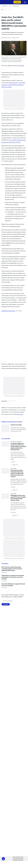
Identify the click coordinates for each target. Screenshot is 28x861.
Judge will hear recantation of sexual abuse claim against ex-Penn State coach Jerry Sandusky (13, 577)
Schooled (13, 441)
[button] (3, 858)
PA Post (22, 65)
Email (13, 400)
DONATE (17, 2)
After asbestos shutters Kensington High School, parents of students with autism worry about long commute (17, 473)
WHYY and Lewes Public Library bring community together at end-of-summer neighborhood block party (12, 568)
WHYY (5, 2)
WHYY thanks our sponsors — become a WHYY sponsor (14, 108)
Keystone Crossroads (16, 425)
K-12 (10, 6)
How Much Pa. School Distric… (9, 310)
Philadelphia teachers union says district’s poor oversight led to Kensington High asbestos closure (18, 498)
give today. (20, 414)
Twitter (10, 400)
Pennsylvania (16, 6)
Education (5, 6)
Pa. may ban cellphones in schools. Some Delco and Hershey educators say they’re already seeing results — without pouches (18, 446)
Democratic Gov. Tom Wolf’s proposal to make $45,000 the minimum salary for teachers (13, 85)
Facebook (8, 400)
